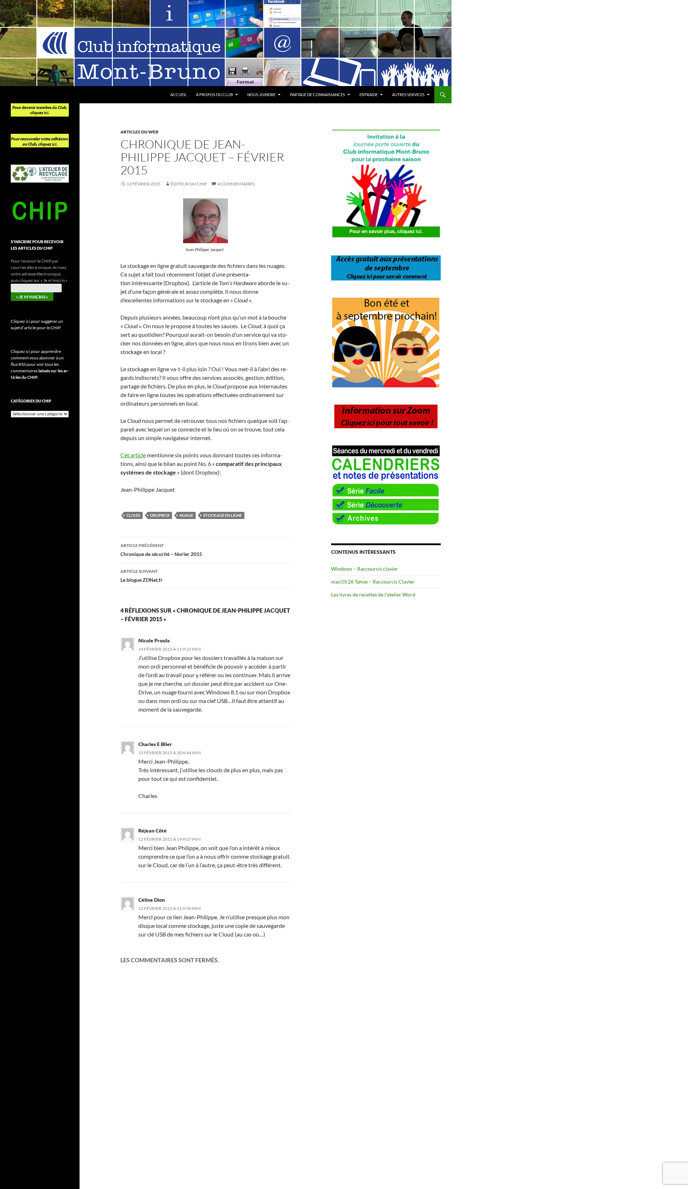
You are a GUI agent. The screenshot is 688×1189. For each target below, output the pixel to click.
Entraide (368, 94)
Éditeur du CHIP (189, 184)
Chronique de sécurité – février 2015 (161, 550)
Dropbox (159, 515)
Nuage (186, 515)
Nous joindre (261, 94)
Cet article (133, 455)
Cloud (133, 515)
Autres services (408, 94)
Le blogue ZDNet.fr (141, 575)
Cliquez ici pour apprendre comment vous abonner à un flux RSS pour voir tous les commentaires (40, 364)
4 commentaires (236, 184)
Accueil (178, 94)
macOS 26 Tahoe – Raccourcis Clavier (373, 582)
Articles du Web (139, 132)
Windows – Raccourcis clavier (364, 569)
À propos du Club (214, 94)
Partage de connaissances (317, 94)
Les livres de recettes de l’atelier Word (373, 594)
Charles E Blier (155, 744)
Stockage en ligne (222, 515)
